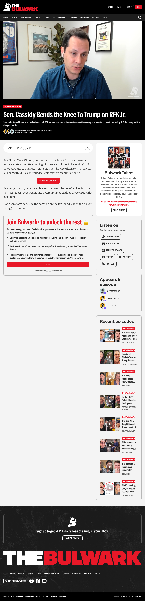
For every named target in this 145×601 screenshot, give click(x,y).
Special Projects (60, 17)
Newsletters (26, 17)
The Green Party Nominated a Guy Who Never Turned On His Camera (130, 335)
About (105, 17)
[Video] (5, 57)
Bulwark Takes (12, 106)
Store (110, 7)
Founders (84, 17)
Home (5, 17)
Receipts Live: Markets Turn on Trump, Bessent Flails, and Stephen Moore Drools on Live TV (129, 357)
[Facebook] (38, 581)
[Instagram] (31, 581)
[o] (109, 335)
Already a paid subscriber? (48, 271)
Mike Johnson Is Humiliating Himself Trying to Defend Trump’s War (129, 445)
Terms (123, 596)
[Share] (87, 148)
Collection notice (134, 596)
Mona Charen (30, 130)
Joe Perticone (46, 130)
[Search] (140, 17)
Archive (95, 17)
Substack (62, 596)
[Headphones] (5, 63)
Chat (47, 17)
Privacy (117, 596)
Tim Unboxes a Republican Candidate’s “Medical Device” (129, 467)
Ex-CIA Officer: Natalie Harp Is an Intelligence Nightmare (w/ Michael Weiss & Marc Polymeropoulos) (129, 400)
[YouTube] (44, 581)
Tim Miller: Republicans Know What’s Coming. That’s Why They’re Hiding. (128, 378)
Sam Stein (19, 130)
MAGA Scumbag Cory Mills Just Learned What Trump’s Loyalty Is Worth (129, 488)
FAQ (119, 7)
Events (74, 17)
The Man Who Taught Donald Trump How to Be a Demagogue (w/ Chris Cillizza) (130, 424)
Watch (14, 17)
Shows (38, 17)
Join (48, 264)
